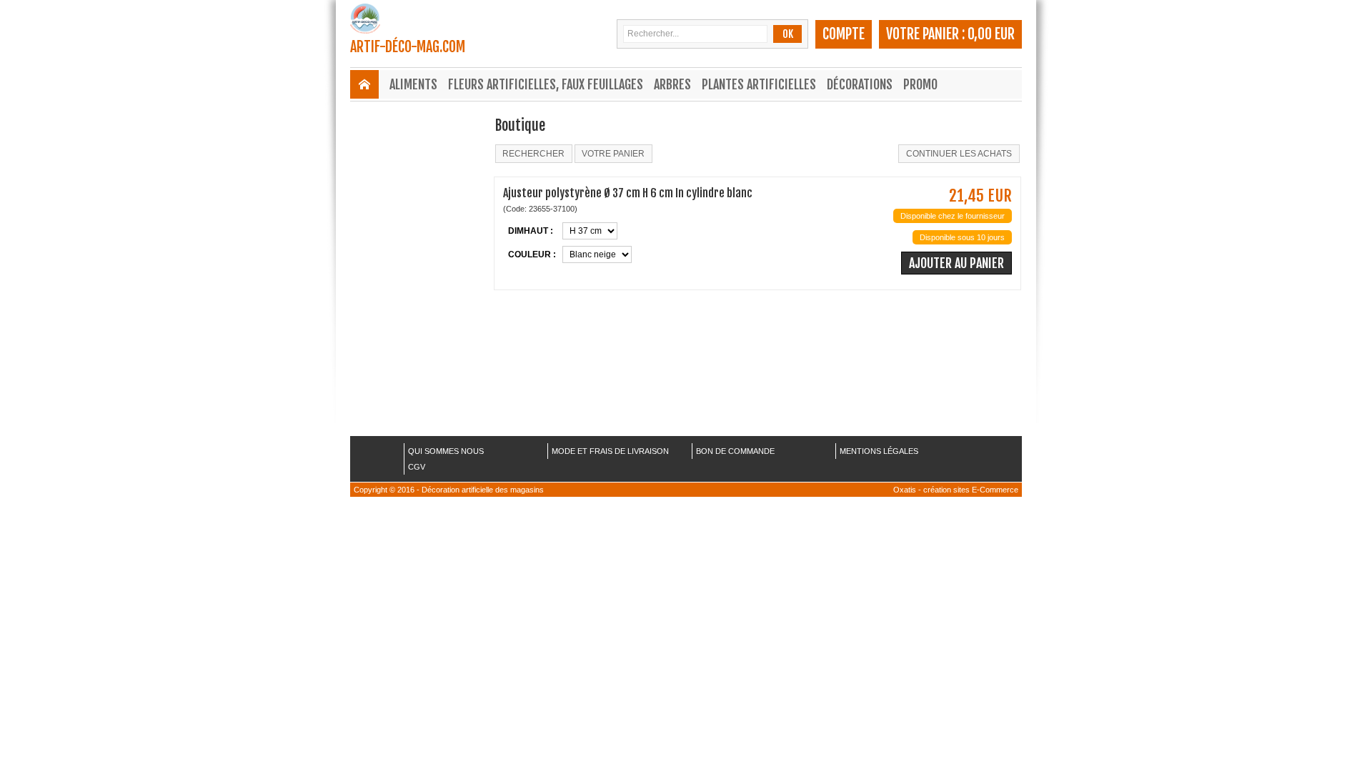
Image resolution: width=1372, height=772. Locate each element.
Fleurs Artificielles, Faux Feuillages (545, 84)
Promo (920, 84)
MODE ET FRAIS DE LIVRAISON (610, 451)
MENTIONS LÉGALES (879, 451)
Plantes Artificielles (759, 84)
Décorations (860, 84)
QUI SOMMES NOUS (446, 451)
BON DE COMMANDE (735, 451)
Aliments (413, 84)
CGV (416, 466)
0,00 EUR (991, 34)
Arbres (672, 84)
